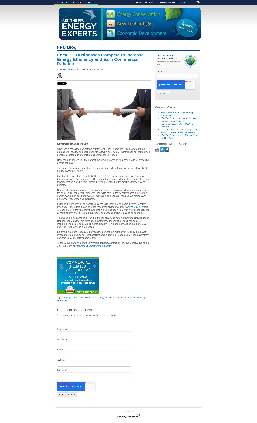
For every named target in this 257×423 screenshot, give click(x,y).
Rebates (131, 297)
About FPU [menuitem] (136, 2)
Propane (91, 2)
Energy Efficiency (106, 297)
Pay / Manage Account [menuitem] (166, 2)
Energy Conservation (74, 297)
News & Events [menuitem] (149, 2)
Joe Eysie (71, 69)
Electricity (77, 2)
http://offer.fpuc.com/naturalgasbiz (93, 246)
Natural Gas (62, 2)
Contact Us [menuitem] (181, 2)
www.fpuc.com (133, 207)
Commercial (120, 297)
